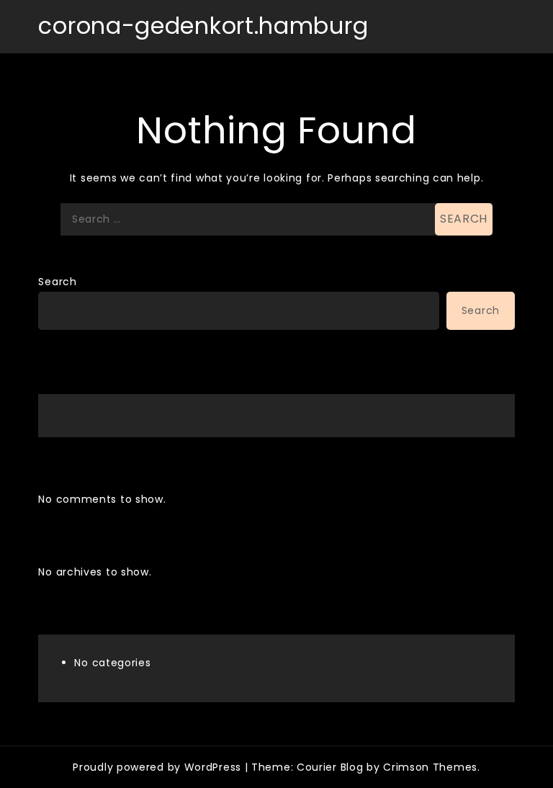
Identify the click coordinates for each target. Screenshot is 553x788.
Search (57, 281)
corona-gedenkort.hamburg (203, 25)
